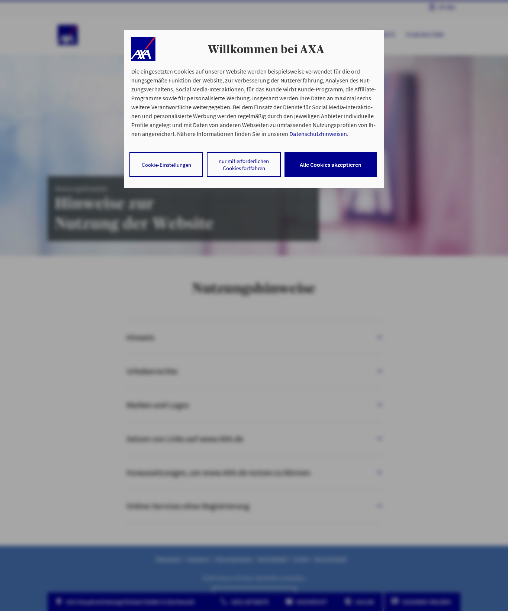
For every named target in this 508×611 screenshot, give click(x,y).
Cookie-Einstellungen (166, 164)
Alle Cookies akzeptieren (330, 164)
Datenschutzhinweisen (318, 133)
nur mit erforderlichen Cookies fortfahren (244, 164)
